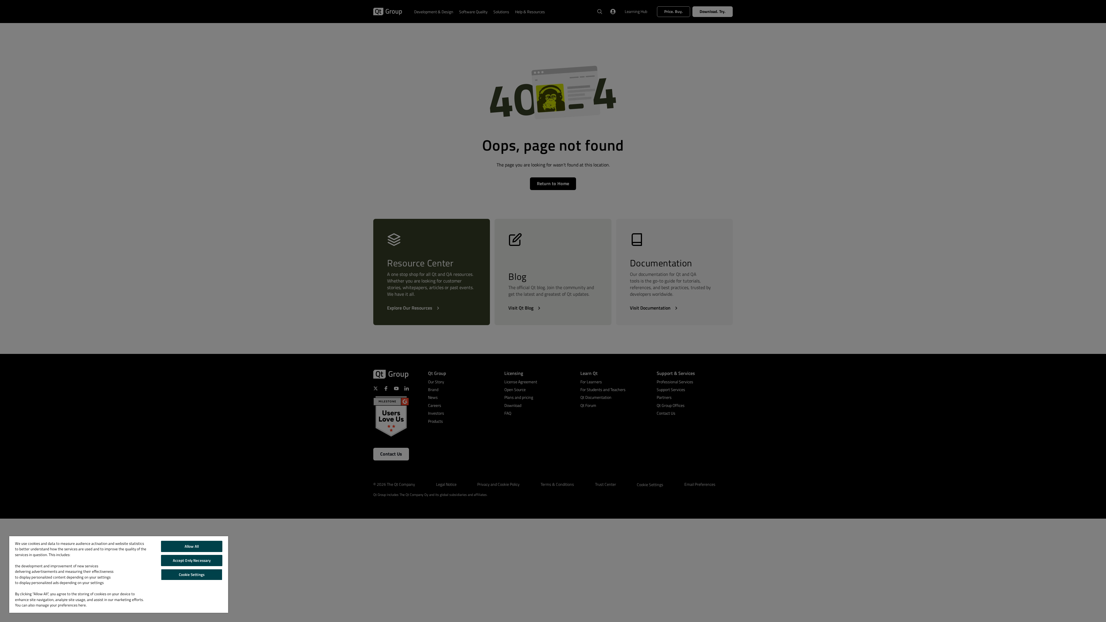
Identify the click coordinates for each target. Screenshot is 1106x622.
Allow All (192, 546)
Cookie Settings (191, 574)
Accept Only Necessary (192, 560)
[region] (118, 574)
